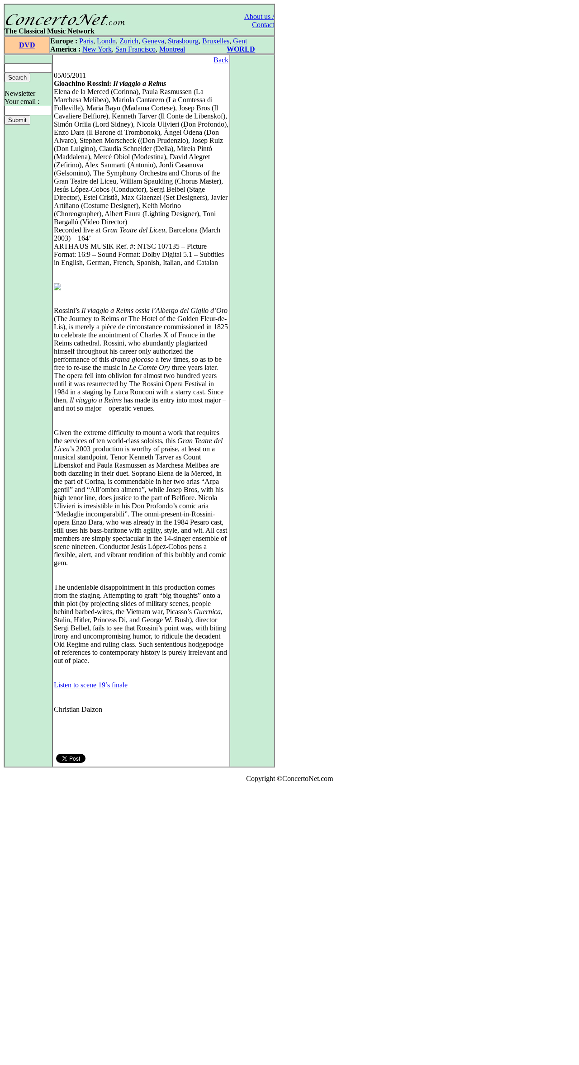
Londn (106, 41)
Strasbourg (183, 41)
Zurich (128, 41)
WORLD (241, 49)
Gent (240, 41)
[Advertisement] (31, 925)
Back (221, 60)
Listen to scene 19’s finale (91, 685)
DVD (27, 45)
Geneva (153, 41)
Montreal (172, 49)
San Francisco (135, 49)
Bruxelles (215, 41)
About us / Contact (259, 20)
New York (97, 49)
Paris (86, 41)
